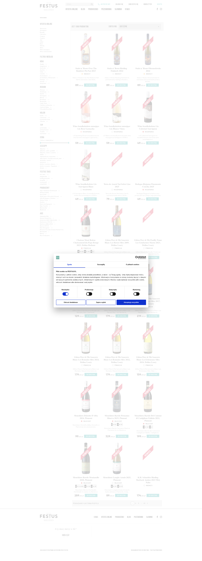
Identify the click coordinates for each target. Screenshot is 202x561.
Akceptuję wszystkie (131, 302)
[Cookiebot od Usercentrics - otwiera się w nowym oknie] (137, 257)
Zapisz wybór (101, 302)
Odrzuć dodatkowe (71, 302)
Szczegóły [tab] (101, 264)
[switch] (89, 294)
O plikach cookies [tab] (132, 264)
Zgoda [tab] (69, 264)
